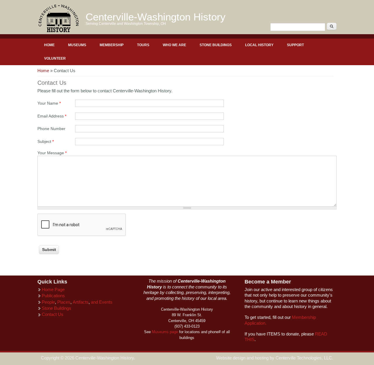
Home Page (53, 289)
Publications (53, 295)
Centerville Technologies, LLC (304, 358)
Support (295, 45)
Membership (112, 45)
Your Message (52, 153)
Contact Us (52, 314)
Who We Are (174, 45)
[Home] (58, 31)
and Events (101, 302)
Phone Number (51, 129)
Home (49, 45)
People (48, 302)
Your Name (49, 103)
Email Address (51, 116)
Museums (77, 45)
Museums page (165, 332)
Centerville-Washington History (156, 17)
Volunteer (55, 58)
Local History (259, 45)
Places (63, 302)
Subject (45, 141)
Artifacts (81, 302)
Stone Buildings (216, 45)
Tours (143, 45)
